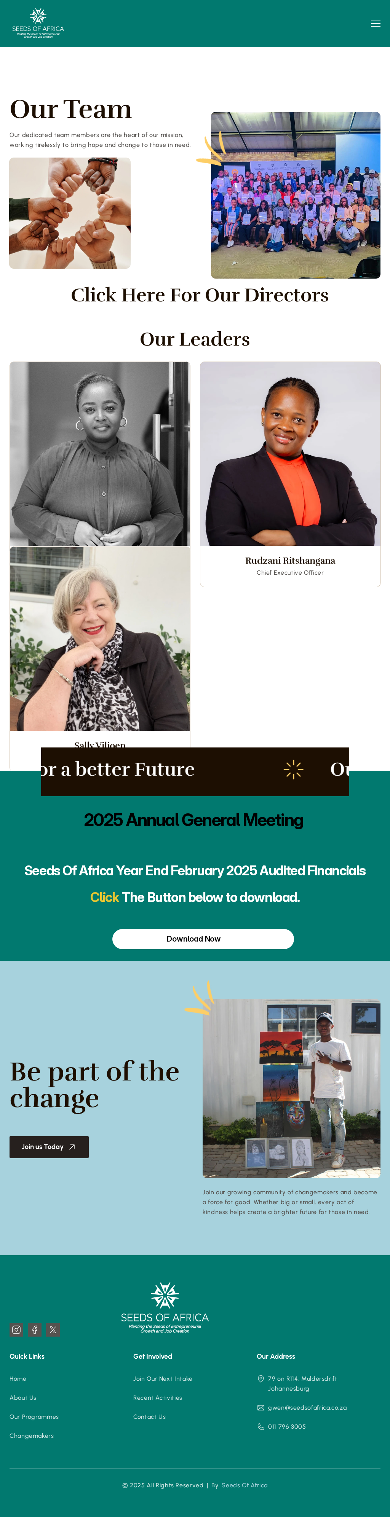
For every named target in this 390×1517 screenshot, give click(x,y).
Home (18, 1378)
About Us (23, 1397)
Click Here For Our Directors (200, 295)
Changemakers (32, 1435)
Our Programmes (34, 1416)
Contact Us (149, 1416)
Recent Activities (157, 1397)
